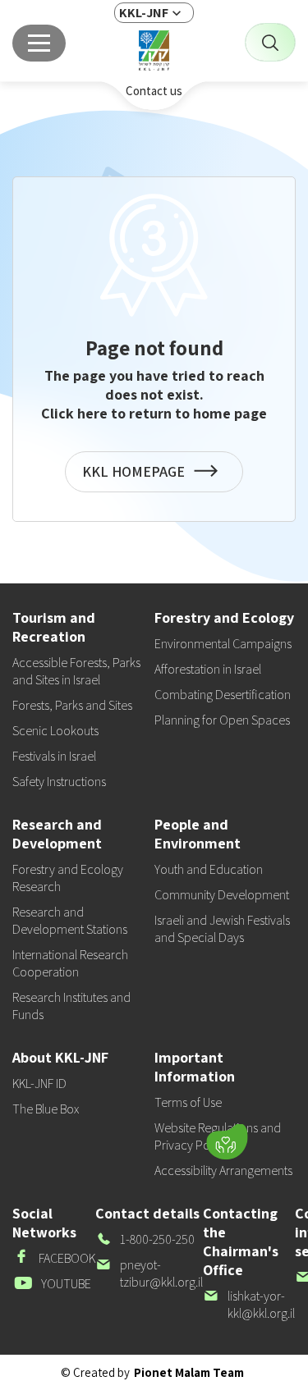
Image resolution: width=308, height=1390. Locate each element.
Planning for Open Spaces (222, 720)
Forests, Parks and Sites (72, 705)
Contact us (154, 90)
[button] (123, 1138)
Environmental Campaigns (223, 643)
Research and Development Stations (69, 920)
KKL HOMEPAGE (136, 477)
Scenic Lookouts (55, 730)
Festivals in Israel (54, 756)
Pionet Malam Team (189, 1372)
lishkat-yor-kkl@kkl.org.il (249, 1304)
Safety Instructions (59, 781)
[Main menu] (39, 43)
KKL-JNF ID (39, 1083)
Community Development (221, 894)
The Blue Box (45, 1109)
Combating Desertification (222, 694)
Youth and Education (208, 869)
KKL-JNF (143, 12)
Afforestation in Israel (207, 669)
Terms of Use (188, 1102)
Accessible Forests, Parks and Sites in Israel (76, 671)
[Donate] (226, 1142)
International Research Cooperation (70, 963)
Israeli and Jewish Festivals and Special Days (222, 929)
